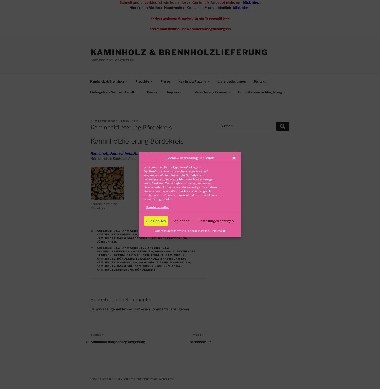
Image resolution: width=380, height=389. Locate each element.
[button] (234, 158)
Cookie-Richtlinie (199, 230)
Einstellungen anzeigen (215, 221)
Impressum (219, 230)
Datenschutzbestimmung (170, 230)
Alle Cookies (156, 221)
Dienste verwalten (157, 207)
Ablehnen (181, 221)
